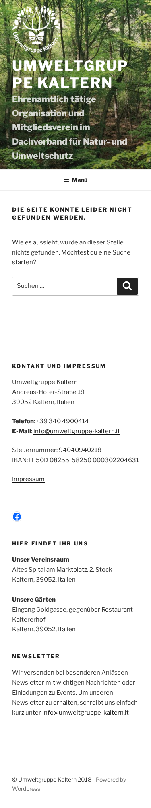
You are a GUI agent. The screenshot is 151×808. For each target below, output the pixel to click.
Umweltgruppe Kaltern (70, 74)
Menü (79, 179)
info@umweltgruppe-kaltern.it (76, 431)
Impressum (28, 479)
